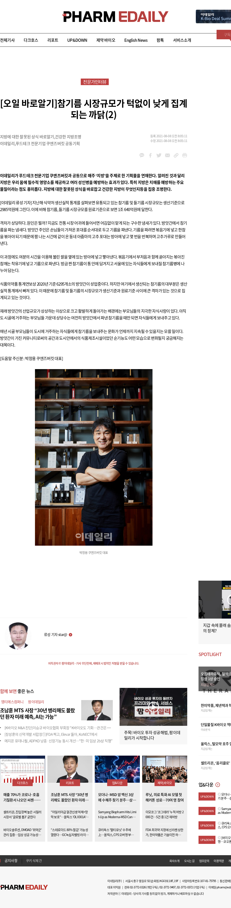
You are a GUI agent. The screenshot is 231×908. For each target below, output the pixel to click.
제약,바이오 (164, 782)
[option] (61, 860)
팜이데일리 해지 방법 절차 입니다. (48, 860)
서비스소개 (182, 40)
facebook (150, 155)
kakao (141, 155)
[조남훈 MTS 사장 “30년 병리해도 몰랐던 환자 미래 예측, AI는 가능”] (97, 709)
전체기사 (7, 40)
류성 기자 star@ (55, 634)
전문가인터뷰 (94, 82)
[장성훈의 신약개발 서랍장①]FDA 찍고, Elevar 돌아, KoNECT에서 (51, 734)
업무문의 (204, 861)
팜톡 (160, 40)
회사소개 (174, 861)
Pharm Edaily (24, 887)
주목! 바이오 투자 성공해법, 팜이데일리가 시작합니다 (152, 735)
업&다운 (117, 782)
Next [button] (27, 863)
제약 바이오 (105, 40)
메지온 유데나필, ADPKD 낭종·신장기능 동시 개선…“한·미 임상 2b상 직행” (58, 740)
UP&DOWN (77, 40)
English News (136, 40)
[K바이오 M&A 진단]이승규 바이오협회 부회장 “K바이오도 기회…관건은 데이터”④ (63, 727)
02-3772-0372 (185, 887)
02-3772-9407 (168, 887)
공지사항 (11, 860)
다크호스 (31, 40)
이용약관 (219, 861)
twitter (159, 155)
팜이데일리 (36, 701)
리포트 (52, 40)
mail (167, 155)
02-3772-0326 (138, 887)
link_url (176, 155)
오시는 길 (189, 861)
